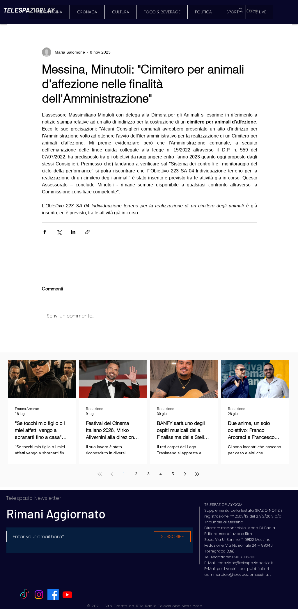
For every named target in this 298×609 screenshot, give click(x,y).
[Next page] (185, 474)
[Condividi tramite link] (87, 232)
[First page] (99, 474)
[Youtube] (67, 594)
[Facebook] (53, 594)
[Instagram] (39, 594)
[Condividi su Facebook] (44, 232)
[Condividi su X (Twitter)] (59, 232)
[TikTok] (24, 594)
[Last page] (197, 474)
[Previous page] (112, 474)
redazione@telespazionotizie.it (245, 563)
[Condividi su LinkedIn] (73, 232)
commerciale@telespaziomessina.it (237, 574)
